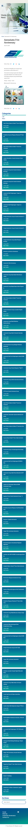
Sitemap (4, 814)
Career (4, 812)
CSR (3, 117)
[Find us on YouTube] (18, 812)
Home (3, 36)
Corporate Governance (8, 815)
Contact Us (5, 817)
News (3, 118)
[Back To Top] (24, 821)
